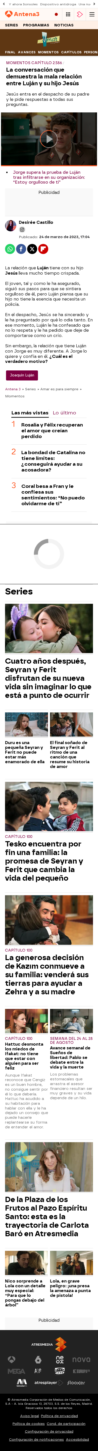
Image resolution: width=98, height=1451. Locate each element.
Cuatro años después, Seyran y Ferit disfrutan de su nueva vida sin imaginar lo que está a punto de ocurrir (48, 678)
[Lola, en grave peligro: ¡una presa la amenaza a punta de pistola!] (71, 1263)
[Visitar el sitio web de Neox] (60, 1359)
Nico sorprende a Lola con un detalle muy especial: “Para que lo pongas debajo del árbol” (25, 1293)
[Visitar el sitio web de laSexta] (38, 1359)
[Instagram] (22, 229)
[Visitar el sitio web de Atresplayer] (49, 1383)
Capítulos (71, 52)
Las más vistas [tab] (29, 413)
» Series (29, 389)
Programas (36, 25)
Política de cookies (29, 1424)
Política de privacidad (59, 1416)
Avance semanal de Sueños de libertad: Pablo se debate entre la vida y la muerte (70, 1058)
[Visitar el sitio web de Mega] (16, 1371)
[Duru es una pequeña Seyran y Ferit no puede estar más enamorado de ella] (26, 725)
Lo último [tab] (64, 413)
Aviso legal (29, 1416)
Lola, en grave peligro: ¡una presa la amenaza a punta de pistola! (70, 1288)
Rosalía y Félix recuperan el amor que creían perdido (52, 430)
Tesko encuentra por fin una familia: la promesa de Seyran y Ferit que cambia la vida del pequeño (44, 861)
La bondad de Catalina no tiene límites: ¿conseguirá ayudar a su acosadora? (53, 461)
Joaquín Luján (22, 375)
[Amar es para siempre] (49, 45)
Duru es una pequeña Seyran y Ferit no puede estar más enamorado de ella (24, 752)
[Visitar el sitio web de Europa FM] (81, 1371)
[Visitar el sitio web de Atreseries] (38, 1371)
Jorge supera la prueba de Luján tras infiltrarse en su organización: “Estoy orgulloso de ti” (49, 177)
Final (10, 52)
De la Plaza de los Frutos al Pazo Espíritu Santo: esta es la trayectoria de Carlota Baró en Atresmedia (47, 1216)
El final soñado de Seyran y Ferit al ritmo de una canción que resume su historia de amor (69, 754)
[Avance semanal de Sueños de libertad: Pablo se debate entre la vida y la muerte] (71, 1021)
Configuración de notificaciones (36, 1439)
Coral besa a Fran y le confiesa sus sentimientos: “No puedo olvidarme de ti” (53, 494)
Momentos (48, 52)
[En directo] (56, 14)
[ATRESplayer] (80, 14)
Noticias (64, 25)
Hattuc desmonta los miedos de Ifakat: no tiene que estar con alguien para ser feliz (24, 1056)
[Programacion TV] (68, 14)
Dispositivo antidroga (58, 4)
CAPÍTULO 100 (18, 837)
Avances (26, 52)
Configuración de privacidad (49, 1431)
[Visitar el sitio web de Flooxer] (76, 1383)
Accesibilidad (77, 1439)
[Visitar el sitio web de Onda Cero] (60, 1371)
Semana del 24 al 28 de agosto (71, 1041)
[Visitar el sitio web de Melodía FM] (22, 1383)
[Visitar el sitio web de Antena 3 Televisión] (16, 1359)
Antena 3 (13, 389)
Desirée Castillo (36, 222)
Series (11, 25)
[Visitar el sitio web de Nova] (81, 1359)
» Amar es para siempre (57, 389)
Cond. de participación (66, 1424)
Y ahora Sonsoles (23, 4)
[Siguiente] (94, 4)
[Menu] (92, 14)
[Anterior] (4, 4)
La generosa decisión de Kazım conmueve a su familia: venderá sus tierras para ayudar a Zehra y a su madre (47, 974)
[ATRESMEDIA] (49, 1344)
